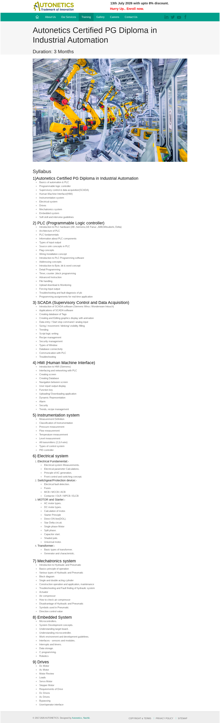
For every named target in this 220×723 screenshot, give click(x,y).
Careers (114, 17)
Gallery (100, 17)
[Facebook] (185, 16)
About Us (50, 17)
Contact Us (131, 17)
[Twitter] (173, 16)
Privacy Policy (164, 718)
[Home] (53, 6)
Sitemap (182, 718)
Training (86, 17)
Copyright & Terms (140, 718)
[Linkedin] (166, 16)
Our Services (68, 17)
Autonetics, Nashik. (81, 718)
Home (37, 17)
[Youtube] (179, 16)
